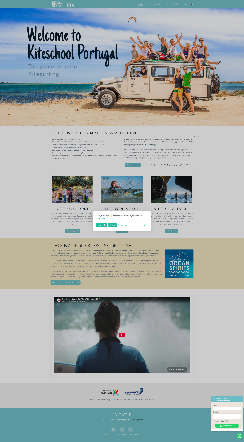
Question (216, 412)
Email (215, 405)
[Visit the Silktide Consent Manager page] (145, 225)
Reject (112, 225)
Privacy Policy (224, 421)
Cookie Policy (101, 218)
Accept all (101, 225)
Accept (222, 421)
